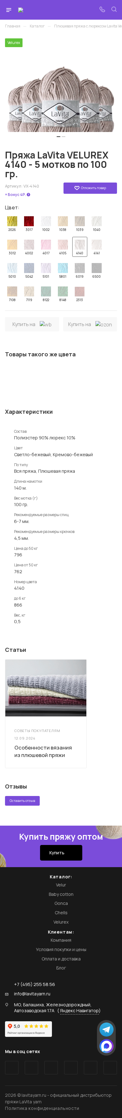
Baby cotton (61, 894)
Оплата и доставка (61, 959)
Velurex (61, 922)
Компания (61, 940)
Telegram (31, 1067)
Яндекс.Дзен (110, 1067)
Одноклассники (71, 1067)
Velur (61, 885)
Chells (61, 912)
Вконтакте (11, 1067)
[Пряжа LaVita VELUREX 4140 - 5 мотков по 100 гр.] (61, 85)
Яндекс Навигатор (79, 1010)
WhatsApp (90, 1067)
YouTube (51, 1067)
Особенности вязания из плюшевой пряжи (43, 751)
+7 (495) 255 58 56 (34, 984)
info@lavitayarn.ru (32, 994)
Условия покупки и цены (61, 949)
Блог (61, 968)
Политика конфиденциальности (42, 1108)
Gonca (61, 903)
